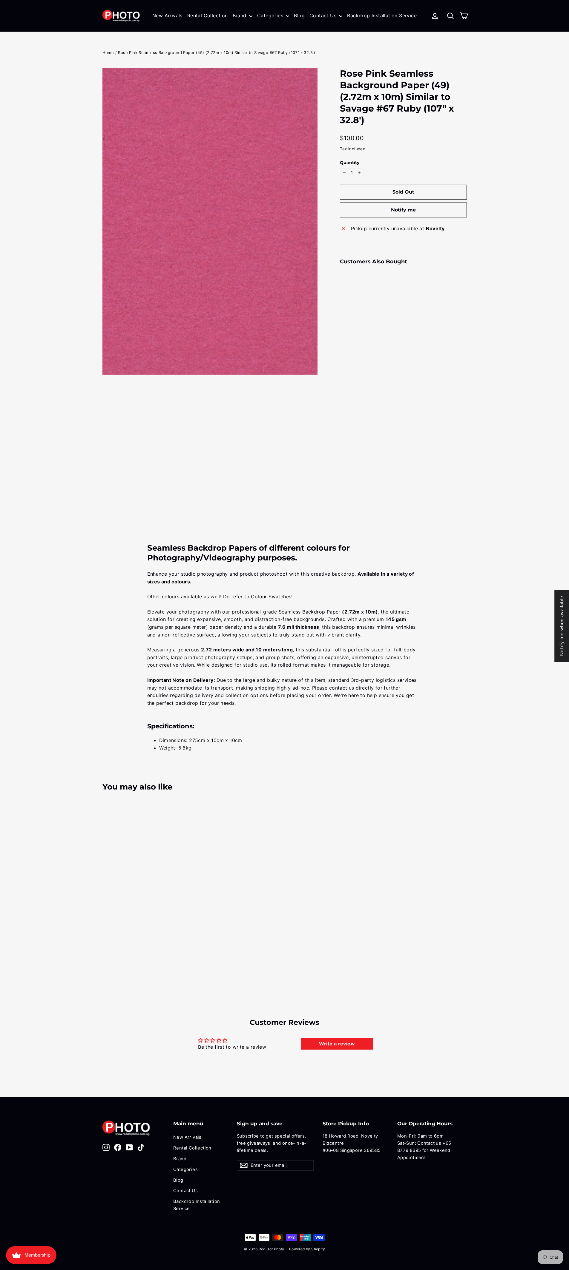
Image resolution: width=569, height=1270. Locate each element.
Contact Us (323, 15)
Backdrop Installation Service (382, 15)
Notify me (403, 210)
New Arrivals (167, 15)
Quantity (349, 162)
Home (108, 52)
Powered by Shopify (307, 1249)
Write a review (337, 1044)
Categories (271, 15)
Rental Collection (207, 15)
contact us (341, 688)
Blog (299, 15)
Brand (240, 15)
